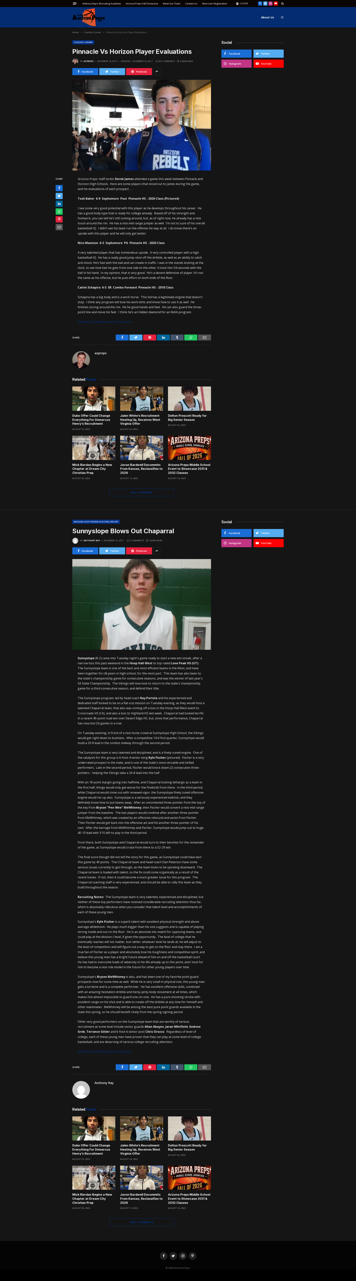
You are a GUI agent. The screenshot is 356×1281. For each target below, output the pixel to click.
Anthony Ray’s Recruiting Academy (101, 3)
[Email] (59, 227)
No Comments (167, 61)
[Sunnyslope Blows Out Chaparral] (141, 604)
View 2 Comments (142, 1222)
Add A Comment (142, 492)
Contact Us (191, 3)
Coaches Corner (83, 42)
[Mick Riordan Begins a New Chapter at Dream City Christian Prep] (93, 448)
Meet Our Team (171, 3)
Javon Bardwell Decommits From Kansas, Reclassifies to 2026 (141, 469)
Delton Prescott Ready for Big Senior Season (187, 418)
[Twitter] (59, 196)
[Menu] (75, 3)
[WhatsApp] (59, 211)
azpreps (88, 61)
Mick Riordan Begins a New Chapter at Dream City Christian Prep (92, 469)
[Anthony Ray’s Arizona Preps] (88, 17)
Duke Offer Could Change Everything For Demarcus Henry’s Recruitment (91, 420)
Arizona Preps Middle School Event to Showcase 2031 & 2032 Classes (189, 469)
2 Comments (137, 540)
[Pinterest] (59, 219)
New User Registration (214, 3)
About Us (267, 17)
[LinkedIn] (59, 204)
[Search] (282, 3)
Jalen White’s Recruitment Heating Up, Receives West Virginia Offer (140, 420)
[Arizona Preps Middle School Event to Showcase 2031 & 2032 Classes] (189, 448)
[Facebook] (59, 188)
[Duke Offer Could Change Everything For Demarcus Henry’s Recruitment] (93, 398)
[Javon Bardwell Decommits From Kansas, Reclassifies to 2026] (141, 448)
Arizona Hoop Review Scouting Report (96, 521)
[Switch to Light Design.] (282, 17)
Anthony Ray (92, 540)
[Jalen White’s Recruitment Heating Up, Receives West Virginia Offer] (141, 398)
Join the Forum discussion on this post (104, 322)
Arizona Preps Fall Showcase (142, 3)
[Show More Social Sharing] (156, 71)
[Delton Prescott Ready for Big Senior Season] (189, 398)
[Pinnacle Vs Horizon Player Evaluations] (141, 125)
